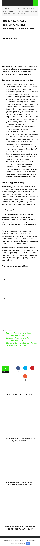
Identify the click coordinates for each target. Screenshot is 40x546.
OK (28, 543)
